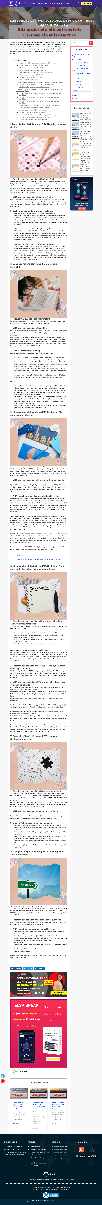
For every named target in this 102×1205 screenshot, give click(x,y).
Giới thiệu (39, 3)
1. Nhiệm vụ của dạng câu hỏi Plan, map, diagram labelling (36, 84)
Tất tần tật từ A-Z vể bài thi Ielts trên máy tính (85, 145)
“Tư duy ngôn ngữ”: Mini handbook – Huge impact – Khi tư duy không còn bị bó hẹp (39, 1107)
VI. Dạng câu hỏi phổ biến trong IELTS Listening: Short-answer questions (39, 115)
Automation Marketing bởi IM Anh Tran (68, 1201)
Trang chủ (32, 3)
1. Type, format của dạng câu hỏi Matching (31, 75)
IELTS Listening (33, 321)
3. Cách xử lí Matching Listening (28, 80)
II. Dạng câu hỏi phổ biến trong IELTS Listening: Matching (35, 72)
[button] (16, 968)
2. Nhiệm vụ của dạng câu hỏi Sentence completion (34, 110)
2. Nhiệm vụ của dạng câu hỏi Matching (30, 77)
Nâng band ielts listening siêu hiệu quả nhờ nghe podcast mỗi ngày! (39, 559)
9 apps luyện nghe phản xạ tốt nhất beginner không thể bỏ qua (86, 168)
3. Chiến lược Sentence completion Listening (32, 112)
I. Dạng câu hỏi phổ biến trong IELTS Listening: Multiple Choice (36, 63)
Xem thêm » (15, 1123)
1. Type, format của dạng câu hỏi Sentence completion (35, 107)
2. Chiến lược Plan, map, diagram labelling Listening (34, 87)
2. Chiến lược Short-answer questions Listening (33, 119)
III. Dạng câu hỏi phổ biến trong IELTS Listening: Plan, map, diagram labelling (40, 82)
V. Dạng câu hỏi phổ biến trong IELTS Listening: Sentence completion (38, 105)
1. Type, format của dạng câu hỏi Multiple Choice (33, 65)
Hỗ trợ (61, 3)
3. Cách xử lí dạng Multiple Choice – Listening (32, 70)
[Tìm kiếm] (91, 43)
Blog (55, 3)
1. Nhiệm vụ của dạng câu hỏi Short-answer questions (35, 117)
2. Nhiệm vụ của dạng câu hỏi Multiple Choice (32, 68)
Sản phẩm (48, 3)
